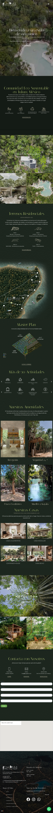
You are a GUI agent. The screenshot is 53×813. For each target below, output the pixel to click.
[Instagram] (33, 799)
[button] (48, 4)
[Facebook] (28, 799)
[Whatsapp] (39, 799)
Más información (26, 157)
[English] (1, 811)
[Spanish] (3, 811)
